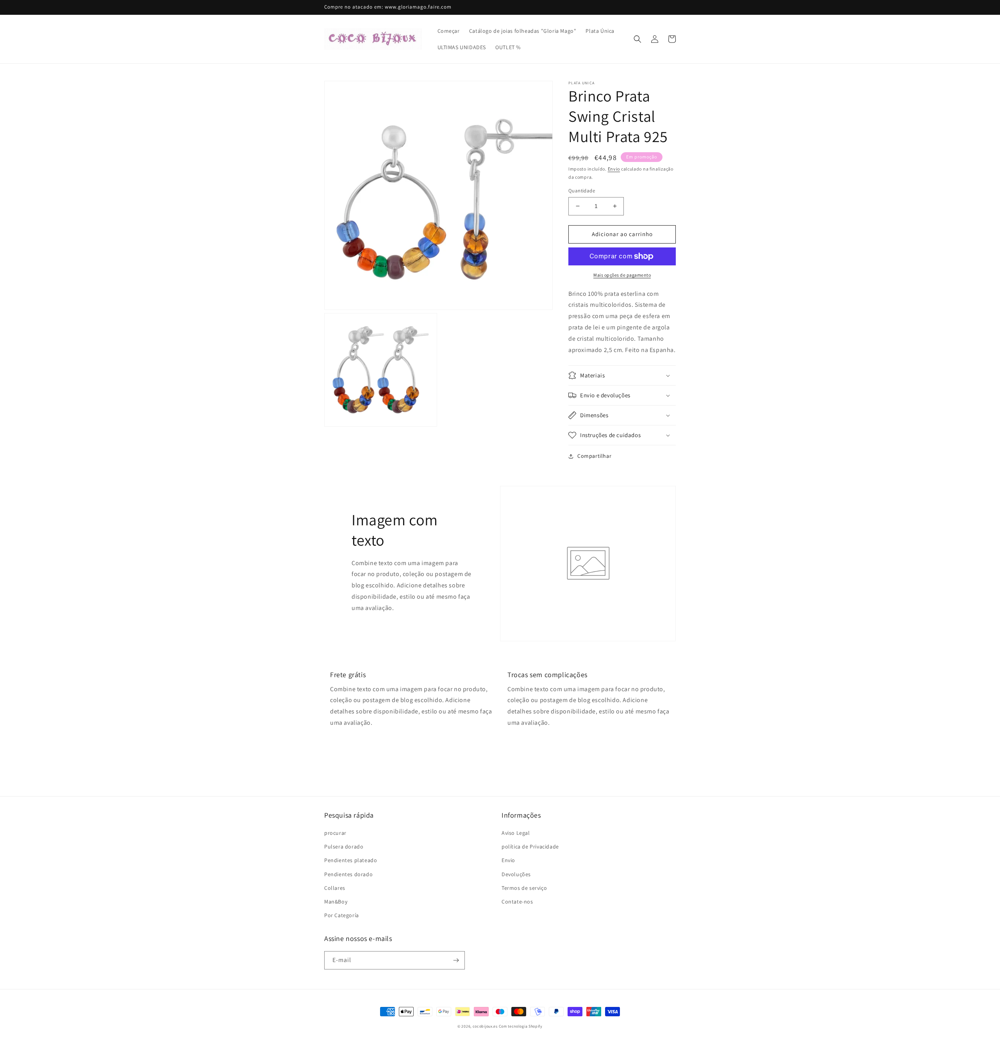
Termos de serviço (524, 887)
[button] (637, 39)
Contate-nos (517, 901)
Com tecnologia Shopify (521, 1026)
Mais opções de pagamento (622, 275)
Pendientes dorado (348, 874)
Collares (334, 887)
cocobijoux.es (485, 1026)
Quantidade (581, 190)
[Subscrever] (455, 960)
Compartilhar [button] (594, 455)
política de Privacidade (530, 846)
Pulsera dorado (343, 846)
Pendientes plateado (350, 860)
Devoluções (516, 874)
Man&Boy (335, 901)
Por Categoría (341, 915)
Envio (614, 169)
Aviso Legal (516, 832)
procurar (335, 832)
